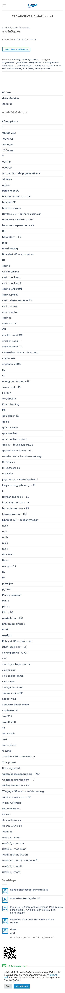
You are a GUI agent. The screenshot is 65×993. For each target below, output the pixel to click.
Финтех (6, 814)
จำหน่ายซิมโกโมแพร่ (25, 65)
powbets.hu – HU (12, 618)
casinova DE (9, 323)
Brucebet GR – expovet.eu (18, 254)
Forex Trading (10, 404)
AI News (7, 179)
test (4, 739)
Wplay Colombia (11, 803)
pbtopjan (7, 583)
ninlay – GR (9, 566)
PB (3, 577)
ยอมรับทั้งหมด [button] (22, 986)
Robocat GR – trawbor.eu (17, 641)
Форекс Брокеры (11, 820)
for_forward (9, 399)
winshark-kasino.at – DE (16, 797)
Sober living (9, 699)
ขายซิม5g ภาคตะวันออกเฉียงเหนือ (20, 860)
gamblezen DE (10, 416)
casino (6, 266)
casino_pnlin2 (10, 295)
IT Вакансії (8, 462)
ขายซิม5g (6, 28)
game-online (9, 433)
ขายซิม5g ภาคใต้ (11, 872)
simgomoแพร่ (35, 62)
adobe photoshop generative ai (21, 173)
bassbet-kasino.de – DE (16, 196)
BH (3, 231)
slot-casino (8, 670)
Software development (15, 704)
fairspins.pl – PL (11, 387)
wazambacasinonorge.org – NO (21, 774)
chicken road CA (12, 335)
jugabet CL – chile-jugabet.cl (20, 479)
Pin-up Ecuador (11, 595)
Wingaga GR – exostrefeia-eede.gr (23, 791)
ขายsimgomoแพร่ (51, 62)
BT (3, 260)
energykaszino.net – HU (16, 381)
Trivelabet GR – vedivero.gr (18, 756)
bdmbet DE (9, 202)
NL (3, 572)
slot (4, 658)
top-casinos (9, 745)
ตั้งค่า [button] (8, 986)
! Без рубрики (10, 121)
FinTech (6, 393)
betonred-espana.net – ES (18, 225)
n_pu (5, 549)
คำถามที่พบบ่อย (10, 98)
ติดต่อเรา (7, 104)
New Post (7, 554)
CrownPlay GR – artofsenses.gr (20, 352)
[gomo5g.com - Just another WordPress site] (32, 5)
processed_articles (13, 624)
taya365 (7, 716)
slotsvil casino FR (12, 693)
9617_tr (6, 162)
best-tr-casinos (11, 208)
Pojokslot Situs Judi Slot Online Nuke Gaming (32, 921)
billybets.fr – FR (11, 237)
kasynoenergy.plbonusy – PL (19, 485)
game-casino (10, 427)
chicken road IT (11, 341)
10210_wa (7, 139)
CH (4, 329)
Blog (5, 243)
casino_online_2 (11, 283)
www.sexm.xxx (11, 808)
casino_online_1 (11, 277)
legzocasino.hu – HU (14, 514)
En (3, 375)
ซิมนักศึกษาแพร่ (41, 65)
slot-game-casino (12, 687)
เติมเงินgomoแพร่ (42, 68)
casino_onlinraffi (12, 289)
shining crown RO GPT (15, 653)
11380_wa (7, 150)
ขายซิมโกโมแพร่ (9, 65)
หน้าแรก (6, 92)
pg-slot (6, 589)
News (5, 560)
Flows (13, 929)
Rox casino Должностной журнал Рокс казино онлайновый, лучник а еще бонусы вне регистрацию (36, 910)
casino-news (9, 306)
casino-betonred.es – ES (17, 300)
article (6, 185)
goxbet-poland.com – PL (17, 450)
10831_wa (7, 144)
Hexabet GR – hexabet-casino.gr (22, 456)
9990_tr (7, 168)
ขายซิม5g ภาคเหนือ (20, 28)
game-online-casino (14, 439)
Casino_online (10, 271)
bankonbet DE (10, 191)
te (3, 728)
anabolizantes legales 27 (25, 898)
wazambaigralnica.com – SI (18, 780)
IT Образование (11, 468)
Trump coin (9, 762)
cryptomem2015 (11, 364)
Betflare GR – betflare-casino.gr (21, 214)
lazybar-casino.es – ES (15, 497)
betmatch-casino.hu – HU (17, 219)
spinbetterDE (10, 710)
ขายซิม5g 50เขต (11, 837)
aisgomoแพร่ (8, 62)
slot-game (8, 681)
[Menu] (4, 5)
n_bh (5, 526)
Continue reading (16, 49)
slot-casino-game (12, 676)
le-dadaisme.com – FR (15, 508)
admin (33, 39)
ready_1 (6, 635)
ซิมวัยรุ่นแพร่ (28, 68)
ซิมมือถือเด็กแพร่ (14, 68)
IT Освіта (7, 473)
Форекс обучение (12, 826)
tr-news (6, 751)
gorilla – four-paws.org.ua (17, 445)
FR (3, 410)
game (5, 422)
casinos (6, 318)
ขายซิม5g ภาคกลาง (13, 843)
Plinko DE (7, 612)
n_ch (5, 537)
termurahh (8, 733)
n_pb (5, 543)
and (12, 933)
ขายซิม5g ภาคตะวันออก (15, 855)
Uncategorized (11, 768)
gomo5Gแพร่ (22, 62)
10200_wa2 (9, 133)
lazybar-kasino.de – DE (15, 502)
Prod (5, 629)
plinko (5, 606)
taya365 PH (9, 722)
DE (3, 370)
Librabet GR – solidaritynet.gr (20, 520)
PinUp (5, 601)
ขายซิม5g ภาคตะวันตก (14, 849)
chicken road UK (12, 346)
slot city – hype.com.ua (16, 664)
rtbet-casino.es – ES (14, 647)
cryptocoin (8, 358)
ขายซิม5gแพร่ (11, 31)
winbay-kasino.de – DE (15, 785)
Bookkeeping (10, 248)
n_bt (4, 531)
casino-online (10, 312)
